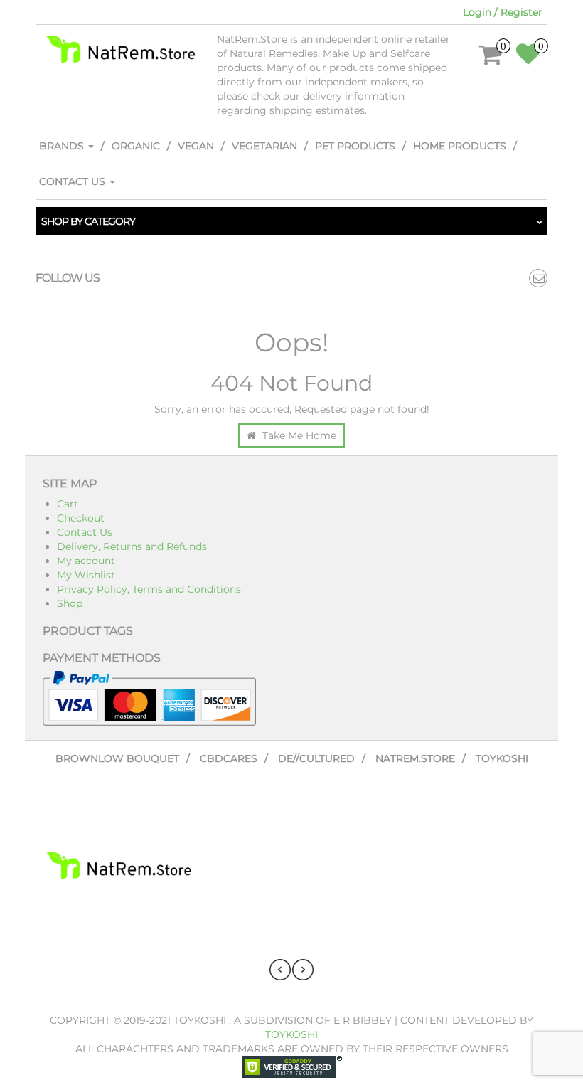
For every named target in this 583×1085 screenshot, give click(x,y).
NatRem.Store (415, 758)
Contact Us (73, 181)
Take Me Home (298, 435)
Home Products (459, 145)
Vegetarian (264, 145)
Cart (67, 503)
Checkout (81, 518)
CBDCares (228, 758)
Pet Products (355, 145)
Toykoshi (502, 758)
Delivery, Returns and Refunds (132, 546)
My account (86, 560)
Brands (63, 145)
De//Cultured (316, 758)
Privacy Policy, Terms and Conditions (149, 589)
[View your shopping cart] (491, 59)
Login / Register (502, 12)
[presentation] (280, 969)
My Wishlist (86, 574)
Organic (136, 145)
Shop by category (88, 221)
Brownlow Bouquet (117, 758)
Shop (69, 603)
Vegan (196, 145)
